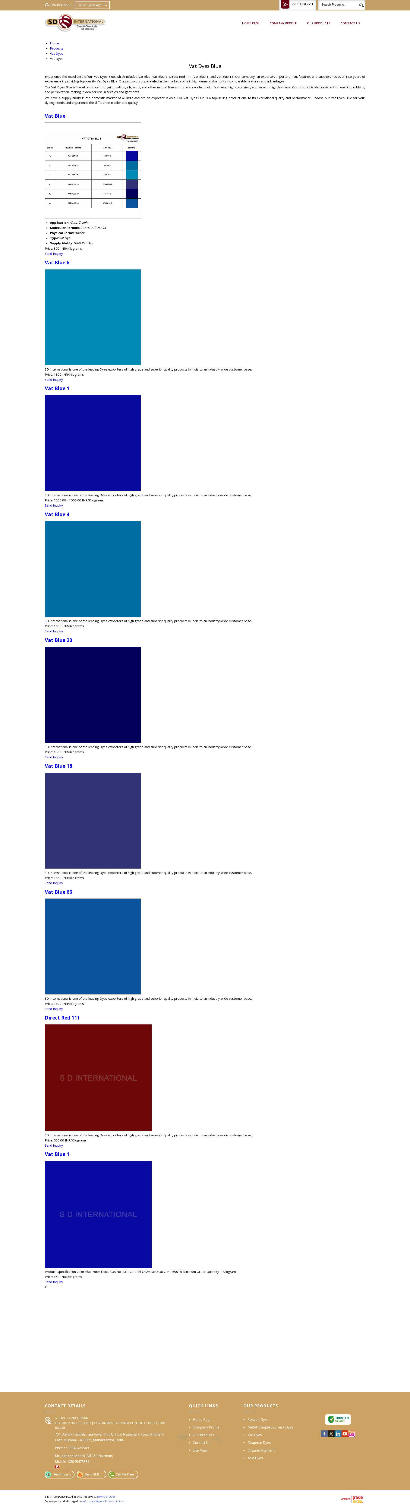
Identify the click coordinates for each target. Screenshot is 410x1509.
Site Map (200, 1450)
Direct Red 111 (62, 1017)
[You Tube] (344, 1436)
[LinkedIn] (338, 1436)
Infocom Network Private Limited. (103, 1501)
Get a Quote (303, 4)
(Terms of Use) (105, 1497)
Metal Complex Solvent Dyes (270, 1427)
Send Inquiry (54, 253)
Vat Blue (55, 116)
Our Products (318, 23)
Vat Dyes (255, 1435)
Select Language (89, 5)
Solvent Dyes (258, 1419)
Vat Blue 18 (58, 766)
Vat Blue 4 (57, 514)
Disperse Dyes (259, 1442)
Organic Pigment (261, 1450)
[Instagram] (351, 1436)
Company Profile (283, 23)
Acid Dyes (255, 1458)
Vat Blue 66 (58, 892)
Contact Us (350, 23)
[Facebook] (324, 1436)
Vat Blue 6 (57, 262)
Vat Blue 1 (57, 388)
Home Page (250, 23)
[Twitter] (331, 1436)
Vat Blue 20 (58, 640)
